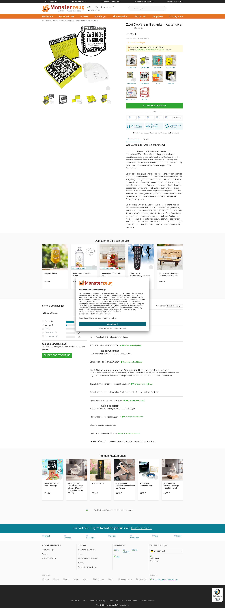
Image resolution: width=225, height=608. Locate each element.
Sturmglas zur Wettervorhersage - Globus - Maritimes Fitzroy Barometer (76, 486)
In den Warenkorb (154, 105)
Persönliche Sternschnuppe (146, 484)
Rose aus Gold (98, 483)
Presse (44, 554)
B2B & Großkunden (49, 558)
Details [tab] (146, 139)
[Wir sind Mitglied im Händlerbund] (164, 579)
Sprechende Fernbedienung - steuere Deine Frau (140, 275)
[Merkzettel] (171, 8)
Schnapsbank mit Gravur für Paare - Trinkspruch (168, 274)
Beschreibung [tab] (133, 139)
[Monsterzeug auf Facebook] (107, 592)
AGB (84, 601)
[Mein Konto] (178, 8)
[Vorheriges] (44, 57)
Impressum (75, 601)
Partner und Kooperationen (88, 558)
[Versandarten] (130, 555)
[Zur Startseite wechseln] (63, 8)
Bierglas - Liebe (50, 273)
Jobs (80, 554)
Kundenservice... (141, 528)
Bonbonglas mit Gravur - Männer (111, 274)
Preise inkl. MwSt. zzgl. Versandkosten (137, 38)
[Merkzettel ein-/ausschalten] (108, 88)
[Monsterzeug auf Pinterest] (117, 592)
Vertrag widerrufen (147, 601)
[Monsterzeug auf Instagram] (98, 592)
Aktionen (81, 563)
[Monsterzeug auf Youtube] (126, 592)
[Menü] (221, 589)
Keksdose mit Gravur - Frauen (82, 274)
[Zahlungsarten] (112, 537)
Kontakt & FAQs (48, 550)
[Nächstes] (108, 57)
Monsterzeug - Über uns (87, 550)
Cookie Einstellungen (129, 601)
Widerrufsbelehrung (97, 601)
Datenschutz (113, 601)
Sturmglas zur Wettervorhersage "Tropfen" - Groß (171, 485)
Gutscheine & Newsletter (87, 567)
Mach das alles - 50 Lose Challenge (52, 484)
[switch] (217, 599)
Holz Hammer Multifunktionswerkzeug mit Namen (124, 485)
